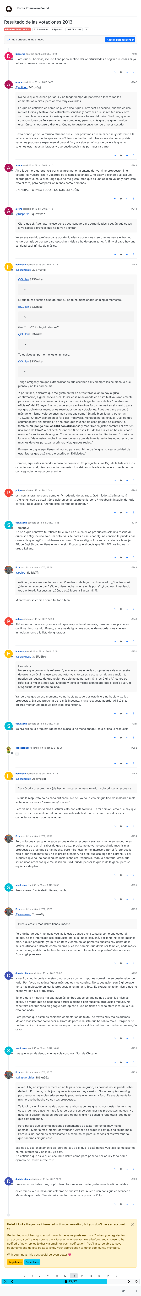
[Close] (132, 1224)
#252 (134, 747)
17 (108, 1275)
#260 (134, 1179)
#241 (134, 53)
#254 (134, 836)
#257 (134, 973)
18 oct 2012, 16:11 (52, 1179)
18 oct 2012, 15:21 (49, 723)
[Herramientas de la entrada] (134, 72)
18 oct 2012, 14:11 (44, 82)
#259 (134, 1072)
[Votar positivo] (115, 72)
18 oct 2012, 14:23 (48, 264)
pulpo (18, 490)
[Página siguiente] (116, 1275)
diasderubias (22, 973)
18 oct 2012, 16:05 (43, 1072)
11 (57, 1275)
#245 (134, 264)
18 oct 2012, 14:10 (47, 53)
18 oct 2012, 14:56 (44, 619)
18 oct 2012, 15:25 (53, 747)
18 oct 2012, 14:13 (44, 165)
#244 (134, 208)
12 (65, 1275)
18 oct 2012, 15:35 (48, 773)
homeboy (20, 264)
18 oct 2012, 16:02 (52, 973)
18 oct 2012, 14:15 (44, 208)
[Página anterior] (24, 1275)
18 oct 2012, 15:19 (48, 651)
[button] (4, 1291)
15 (91, 1275)
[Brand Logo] (10, 8)
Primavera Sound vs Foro (17, 29)
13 (73, 1275)
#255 (134, 885)
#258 (134, 1048)
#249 (134, 619)
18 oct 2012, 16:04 (49, 1048)
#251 (134, 723)
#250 (134, 651)
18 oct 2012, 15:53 (49, 885)
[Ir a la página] (48, 1275)
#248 (134, 567)
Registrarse (15, 1262)
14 (82, 1275)
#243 (134, 165)
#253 (134, 773)
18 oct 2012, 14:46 (43, 567)
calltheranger (22, 747)
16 (99, 1275)
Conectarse (32, 1262)
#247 (134, 522)
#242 (134, 82)
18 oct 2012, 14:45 (49, 522)
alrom (18, 82)
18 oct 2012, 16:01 (43, 909)
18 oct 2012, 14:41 (44, 490)
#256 (134, 909)
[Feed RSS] (86, 29)
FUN (17, 567)
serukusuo (21, 522)
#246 (134, 490)
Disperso (20, 53)
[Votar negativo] (127, 72)
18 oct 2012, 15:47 (43, 836)
